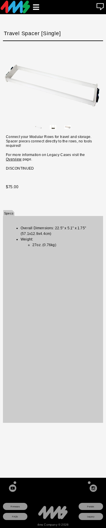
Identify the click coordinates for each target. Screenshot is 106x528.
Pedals (90, 507)
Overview (13, 159)
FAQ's (15, 517)
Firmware (15, 507)
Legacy (91, 517)
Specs (9, 213)
